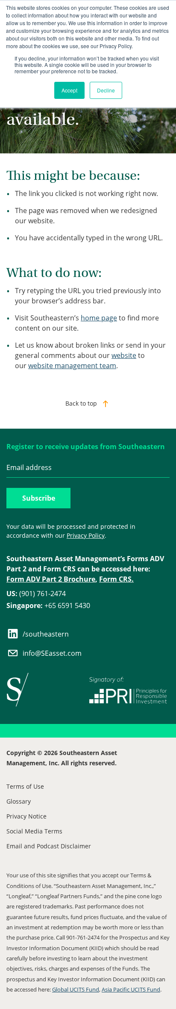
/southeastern (46, 634)
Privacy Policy (86, 535)
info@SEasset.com (52, 653)
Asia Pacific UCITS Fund (131, 989)
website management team (72, 365)
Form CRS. (116, 579)
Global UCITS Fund (75, 989)
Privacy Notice (26, 816)
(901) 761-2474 (36, 593)
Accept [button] (69, 90)
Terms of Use (25, 786)
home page (99, 318)
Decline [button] (106, 90)
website (123, 355)
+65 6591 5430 (48, 605)
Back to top (81, 403)
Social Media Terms (34, 831)
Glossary (18, 801)
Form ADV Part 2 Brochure (50, 579)
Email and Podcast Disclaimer (48, 846)
